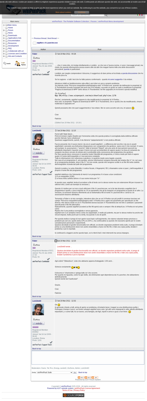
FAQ (9, 48)
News (10, 33)
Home (10, 28)
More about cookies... (64, 12)
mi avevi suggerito (115, 79)
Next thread (52, 38)
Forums (94, 21)
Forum (10, 30)
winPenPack (66, 386)
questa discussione (129, 73)
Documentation (14, 41)
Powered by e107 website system (60, 388)
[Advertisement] (84, 30)
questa (66, 69)
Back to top (36, 126)
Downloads (12, 35)
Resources (12, 43)
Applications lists (14, 38)
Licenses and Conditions (18, 54)
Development (13, 46)
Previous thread (40, 38)
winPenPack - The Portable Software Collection (70, 21)
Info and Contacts (15, 56)
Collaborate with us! (16, 51)
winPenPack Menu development (111, 21)
